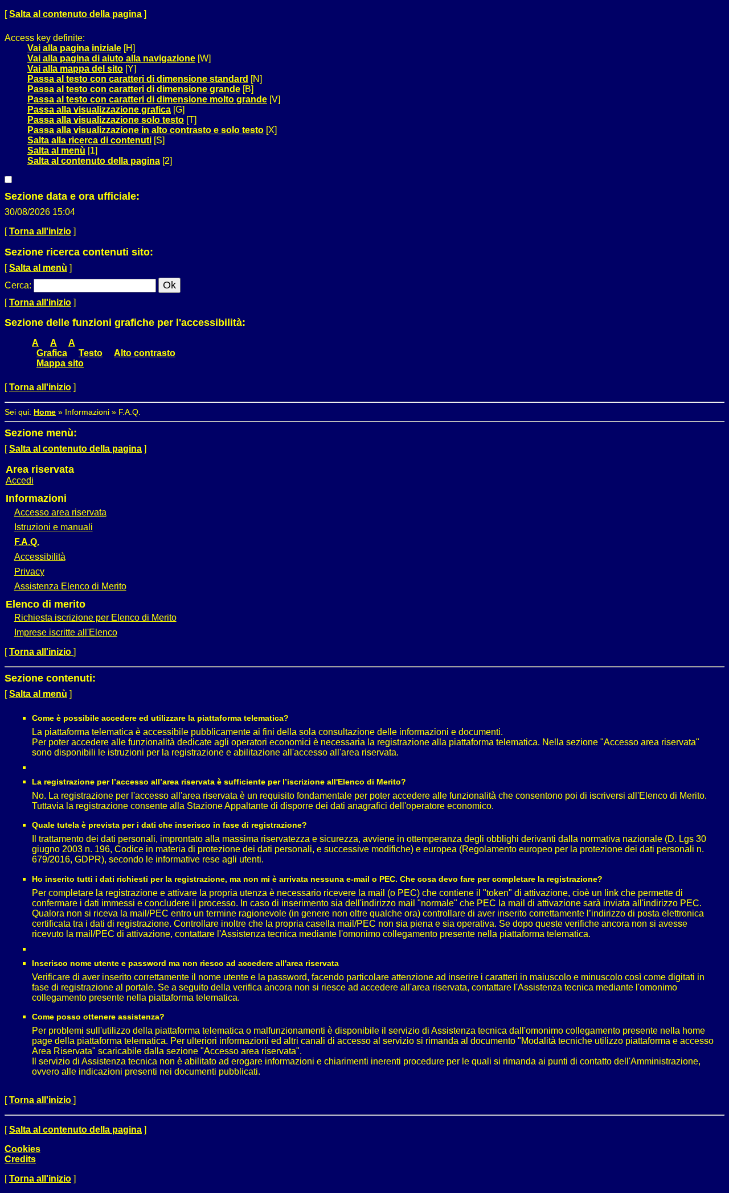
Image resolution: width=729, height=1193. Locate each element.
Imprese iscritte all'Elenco (65, 632)
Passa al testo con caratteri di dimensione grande (133, 89)
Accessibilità (39, 557)
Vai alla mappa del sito (75, 68)
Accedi (20, 480)
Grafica (51, 353)
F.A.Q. (26, 542)
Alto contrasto (144, 353)
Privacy (29, 571)
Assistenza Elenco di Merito (70, 586)
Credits (20, 1159)
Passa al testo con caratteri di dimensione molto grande (147, 99)
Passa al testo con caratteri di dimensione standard (137, 79)
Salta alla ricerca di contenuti (89, 140)
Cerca (17, 285)
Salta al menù (56, 150)
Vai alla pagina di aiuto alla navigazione (111, 58)
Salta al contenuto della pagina (75, 14)
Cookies (22, 1149)
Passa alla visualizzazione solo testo (105, 120)
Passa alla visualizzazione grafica (99, 109)
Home (45, 411)
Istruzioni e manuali (53, 527)
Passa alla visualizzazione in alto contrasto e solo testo (145, 130)
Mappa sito (60, 363)
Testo (91, 353)
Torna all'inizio (40, 231)
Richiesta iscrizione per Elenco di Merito (95, 617)
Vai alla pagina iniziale (74, 48)
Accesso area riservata (60, 512)
